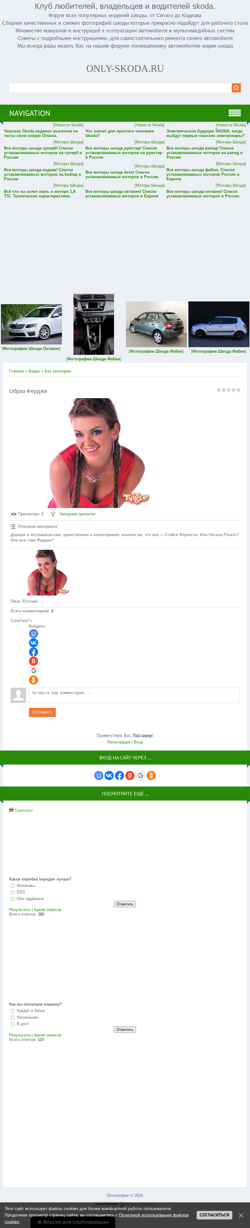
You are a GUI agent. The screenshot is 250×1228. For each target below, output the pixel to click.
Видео (34, 371)
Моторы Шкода (68, 142)
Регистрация (118, 742)
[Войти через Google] (34, 670)
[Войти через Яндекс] (33, 661)
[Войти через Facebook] (33, 652)
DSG (21, 892)
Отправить (42, 712)
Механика (26, 885)
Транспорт (23, 810)
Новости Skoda (68, 125)
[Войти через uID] (33, 633)
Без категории (58, 371)
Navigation (29, 113)
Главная (16, 371)
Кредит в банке (31, 1010)
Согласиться (214, 1215)
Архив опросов (47, 909)
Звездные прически (77, 514)
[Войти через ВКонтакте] (33, 642)
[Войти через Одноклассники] (33, 680)
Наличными (27, 1017)
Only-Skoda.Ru (125, 68)
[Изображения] (41, 573)
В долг (23, 1023)
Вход (138, 742)
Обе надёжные (30, 898)
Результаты (19, 909)
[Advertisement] (125, 242)
